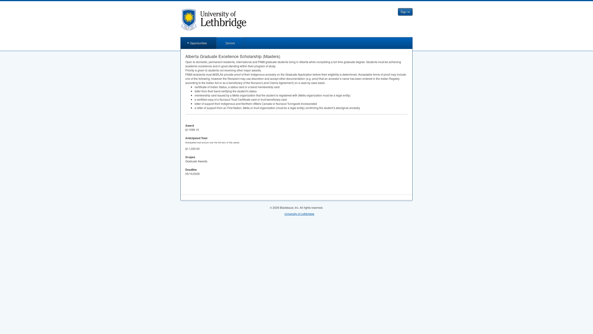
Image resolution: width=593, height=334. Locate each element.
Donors (230, 43)
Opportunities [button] (198, 43)
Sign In (405, 12)
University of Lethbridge (299, 214)
